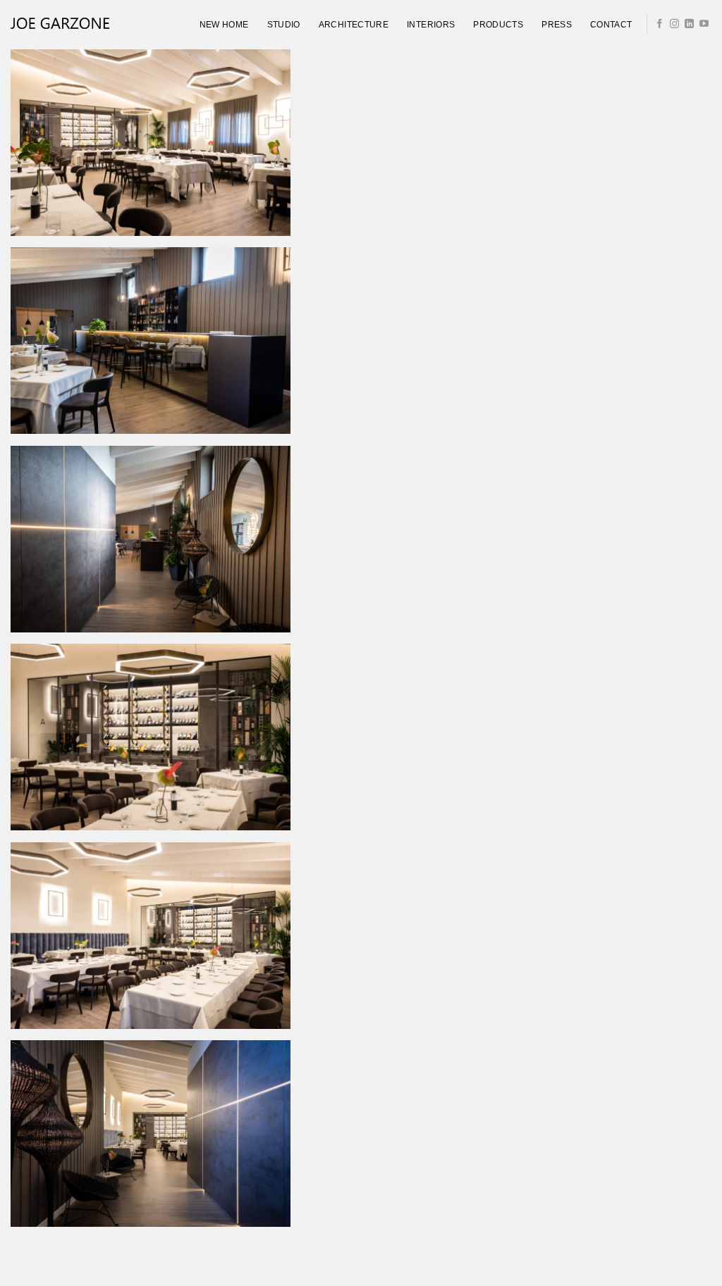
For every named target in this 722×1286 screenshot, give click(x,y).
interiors (431, 25)
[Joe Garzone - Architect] (60, 24)
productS (498, 25)
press (557, 25)
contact (611, 25)
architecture (353, 25)
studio (283, 25)
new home (224, 25)
